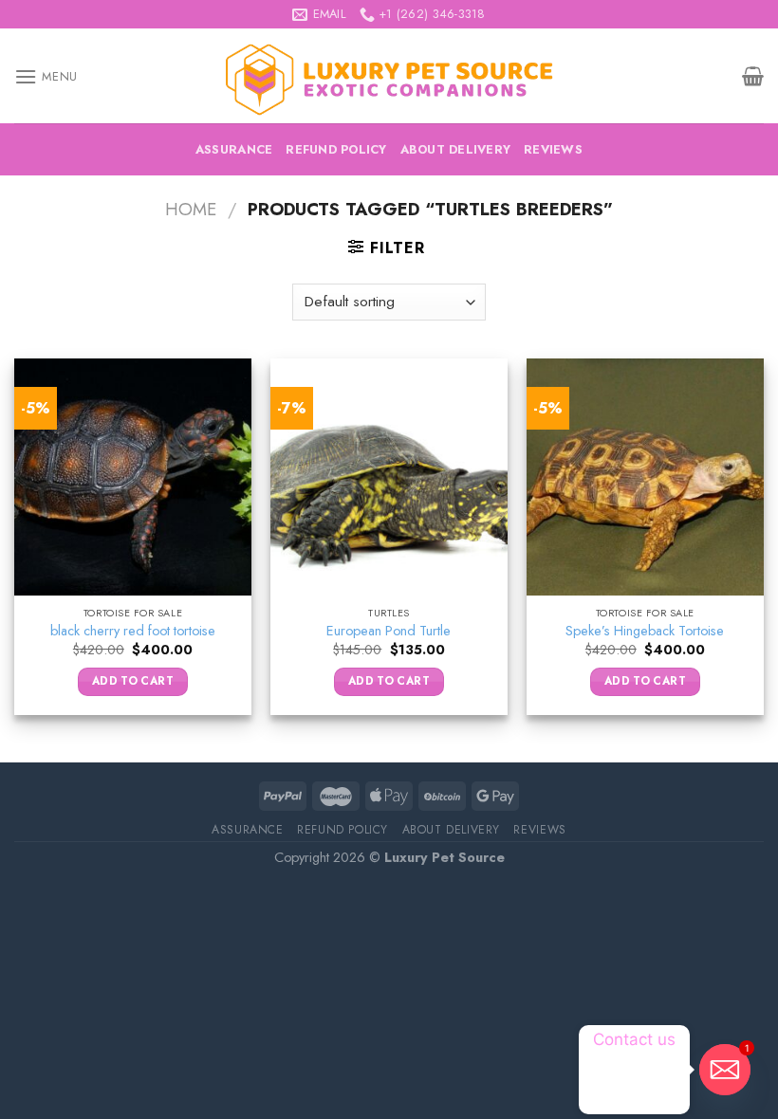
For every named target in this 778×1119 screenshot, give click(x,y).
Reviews (553, 149)
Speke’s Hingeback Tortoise (644, 631)
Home (190, 209)
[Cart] (753, 76)
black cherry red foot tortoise (132, 631)
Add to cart (133, 680)
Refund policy (336, 149)
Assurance (233, 149)
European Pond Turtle (388, 631)
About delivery (455, 149)
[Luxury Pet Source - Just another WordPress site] (389, 76)
